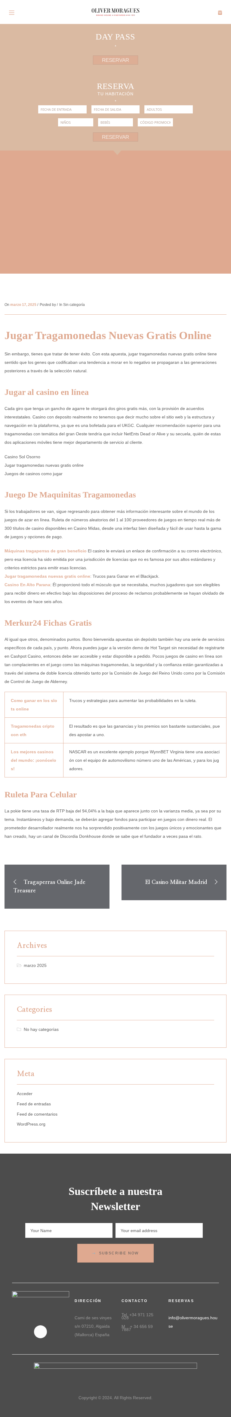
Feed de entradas (34, 1103)
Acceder (24, 1093)
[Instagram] (40, 1331)
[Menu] (12, 12)
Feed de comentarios (37, 1114)
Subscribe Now (119, 1253)
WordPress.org (31, 1124)
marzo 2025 (35, 965)
